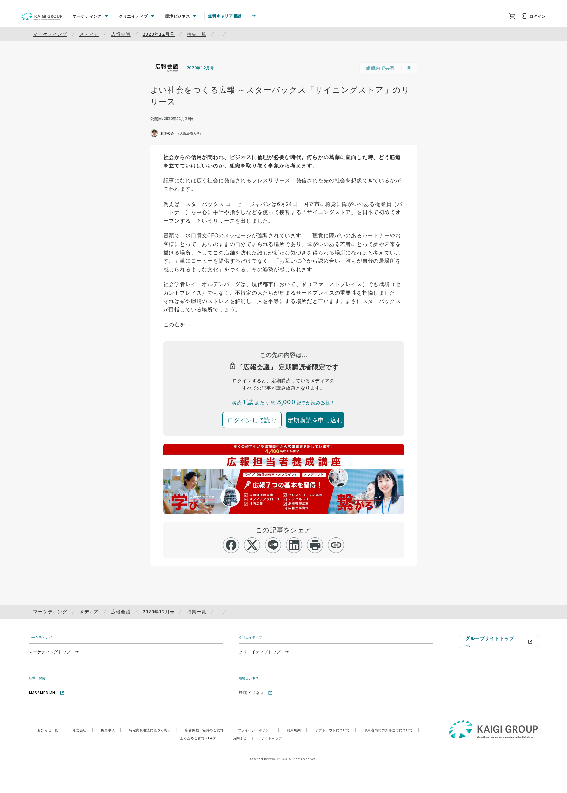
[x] (252, 545)
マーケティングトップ (50, 651)
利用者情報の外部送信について (391, 729)
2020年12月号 (159, 34)
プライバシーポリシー (258, 729)
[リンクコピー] (336, 545)
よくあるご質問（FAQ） (202, 738)
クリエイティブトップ (260, 651)
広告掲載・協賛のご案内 (207, 729)
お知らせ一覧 (51, 729)
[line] (273, 545)
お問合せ (243, 738)
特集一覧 (196, 34)
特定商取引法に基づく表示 (153, 729)
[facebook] (231, 545)
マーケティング (50, 34)
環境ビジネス (251, 692)
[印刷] (315, 545)
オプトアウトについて (335, 729)
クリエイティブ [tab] (133, 16)
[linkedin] (294, 545)
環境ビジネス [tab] (177, 16)
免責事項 (111, 729)
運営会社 (83, 729)
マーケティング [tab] (87, 16)
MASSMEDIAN (42, 692)
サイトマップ (271, 738)
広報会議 (120, 34)
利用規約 (297, 729)
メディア (89, 34)
